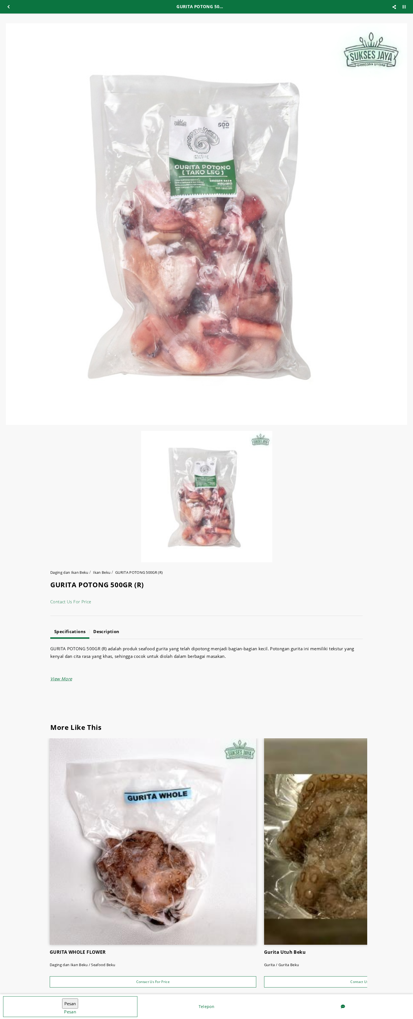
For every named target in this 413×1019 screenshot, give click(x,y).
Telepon (206, 1006)
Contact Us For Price (70, 601)
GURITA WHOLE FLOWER (78, 952)
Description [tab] (106, 631)
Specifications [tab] (69, 631)
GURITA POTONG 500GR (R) (139, 572)
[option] (206, 224)
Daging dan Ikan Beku (69, 572)
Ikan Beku (101, 572)
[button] (61, 678)
